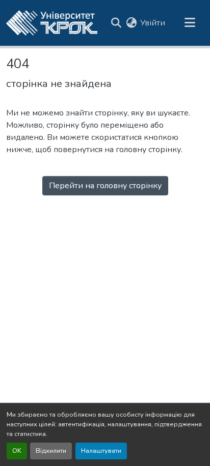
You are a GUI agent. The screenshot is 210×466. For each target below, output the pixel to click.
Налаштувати (101, 450)
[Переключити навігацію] (189, 23)
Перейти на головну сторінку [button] (105, 185)
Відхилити (51, 450)
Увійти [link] (152, 22)
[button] (51, 23)
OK (16, 450)
